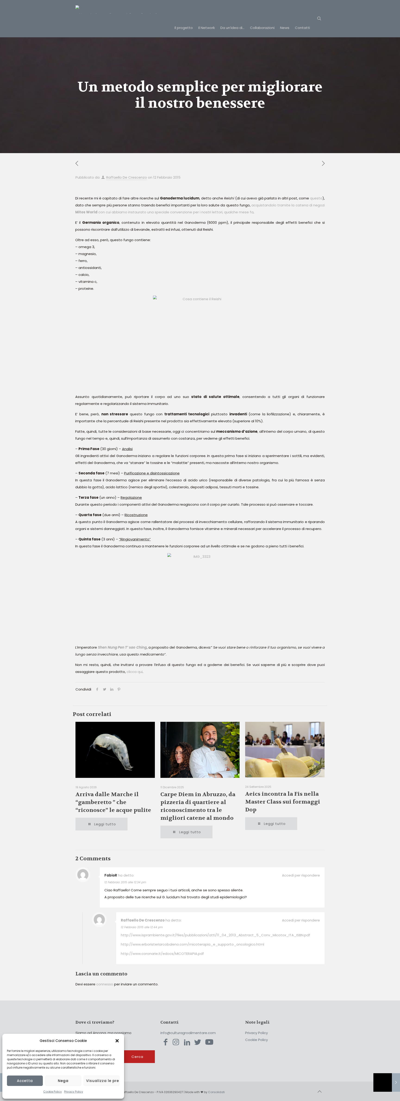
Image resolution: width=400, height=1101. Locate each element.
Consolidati (216, 1092)
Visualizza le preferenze (102, 1080)
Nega (63, 1080)
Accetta (25, 1080)
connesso (104, 984)
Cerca (137, 1056)
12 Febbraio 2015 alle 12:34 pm (125, 882)
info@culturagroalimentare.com (188, 1032)
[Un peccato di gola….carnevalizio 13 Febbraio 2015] (386, 1082)
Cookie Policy (52, 1092)
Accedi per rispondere (301, 875)
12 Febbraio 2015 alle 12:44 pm (142, 927)
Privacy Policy (73, 1092)
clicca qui (135, 671)
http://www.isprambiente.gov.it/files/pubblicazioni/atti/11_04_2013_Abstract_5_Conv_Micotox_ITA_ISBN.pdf (215, 935)
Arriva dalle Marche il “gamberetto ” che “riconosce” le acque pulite (113, 802)
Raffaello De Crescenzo (126, 177)
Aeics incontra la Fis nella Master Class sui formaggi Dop (282, 801)
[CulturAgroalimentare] (124, 9)
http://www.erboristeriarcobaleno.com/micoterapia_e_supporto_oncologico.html (192, 944)
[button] (117, 1040)
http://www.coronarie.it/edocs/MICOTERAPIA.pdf (162, 953)
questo (316, 198)
